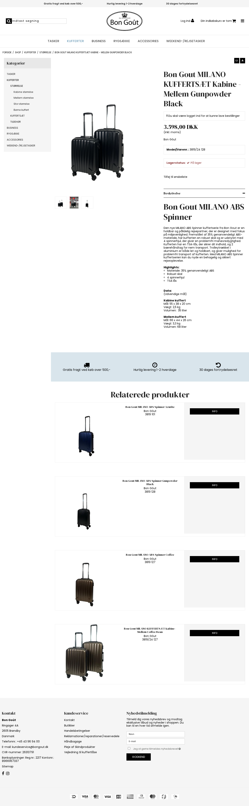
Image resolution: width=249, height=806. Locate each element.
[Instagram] (7, 773)
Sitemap (7, 766)
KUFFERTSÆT (17, 115)
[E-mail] (155, 741)
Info (214, 411)
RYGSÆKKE (121, 41)
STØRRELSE (16, 86)
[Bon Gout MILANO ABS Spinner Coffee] (85, 579)
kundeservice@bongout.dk (30, 747)
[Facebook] (3, 773)
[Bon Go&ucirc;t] (124, 21)
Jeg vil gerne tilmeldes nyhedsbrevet (159, 748)
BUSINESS (99, 41)
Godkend (138, 757)
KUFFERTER (75, 41)
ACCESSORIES (148, 41)
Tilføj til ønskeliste (175, 177)
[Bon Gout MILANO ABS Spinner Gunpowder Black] (85, 505)
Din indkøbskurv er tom (216, 21)
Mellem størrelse (24, 97)
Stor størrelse (22, 103)
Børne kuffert (21, 110)
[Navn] (155, 734)
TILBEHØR (15, 121)
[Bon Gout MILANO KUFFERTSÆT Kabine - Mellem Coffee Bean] (85, 652)
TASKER (53, 41)
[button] (236, 60)
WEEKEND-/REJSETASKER (185, 41)
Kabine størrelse (23, 92)
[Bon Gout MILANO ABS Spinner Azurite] (85, 431)
